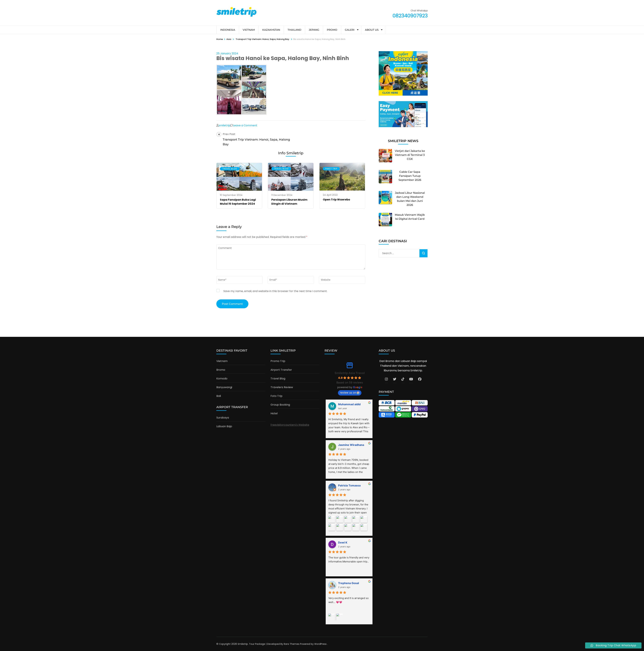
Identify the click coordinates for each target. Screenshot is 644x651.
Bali (218, 396)
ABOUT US (372, 29)
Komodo (221, 378)
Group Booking (280, 405)
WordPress (320, 644)
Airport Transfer (281, 370)
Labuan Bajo (224, 426)
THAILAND (294, 29)
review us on (348, 392)
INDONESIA (227, 29)
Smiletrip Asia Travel (350, 373)
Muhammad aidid (349, 404)
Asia (228, 39)
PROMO (332, 29)
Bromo (220, 370)
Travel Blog (229, 168)
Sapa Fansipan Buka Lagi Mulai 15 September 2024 (238, 202)
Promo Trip (278, 361)
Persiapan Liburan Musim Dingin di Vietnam (289, 202)
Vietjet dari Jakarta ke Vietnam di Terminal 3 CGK (410, 155)
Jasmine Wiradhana (351, 445)
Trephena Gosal (348, 583)
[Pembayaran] (403, 126)
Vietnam (222, 361)
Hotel (274, 413)
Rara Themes (291, 644)
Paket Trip (331, 168)
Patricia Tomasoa (349, 485)
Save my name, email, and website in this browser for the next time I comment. (275, 291)
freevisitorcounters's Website (290, 425)
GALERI (350, 29)
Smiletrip (243, 644)
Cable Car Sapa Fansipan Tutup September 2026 (409, 175)
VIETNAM (249, 29)
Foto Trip (276, 396)
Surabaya (222, 418)
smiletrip (224, 125)
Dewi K (342, 542)
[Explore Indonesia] (403, 95)
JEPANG (314, 29)
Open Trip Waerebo (336, 199)
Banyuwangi (224, 387)
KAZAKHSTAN (271, 29)
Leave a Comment (245, 125)
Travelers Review (282, 387)
